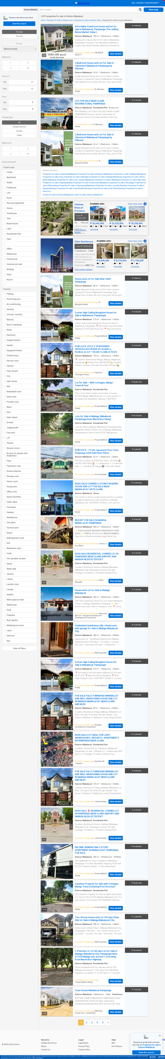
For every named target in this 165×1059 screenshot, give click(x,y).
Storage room (13, 476)
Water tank (11, 569)
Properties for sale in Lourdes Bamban (111, 185)
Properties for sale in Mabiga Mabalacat (129, 174)
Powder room (13, 402)
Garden (10, 345)
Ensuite (10, 422)
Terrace (10, 443)
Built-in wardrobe (14, 325)
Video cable (12, 502)
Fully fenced (12, 371)
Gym (9, 412)
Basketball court (14, 391)
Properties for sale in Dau (53, 177)
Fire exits (11, 432)
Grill (8, 543)
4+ (28, 68)
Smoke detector (14, 471)
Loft (8, 193)
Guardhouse (12, 517)
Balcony (10, 319)
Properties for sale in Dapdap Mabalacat (105, 177)
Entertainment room (15, 538)
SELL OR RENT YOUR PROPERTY (145, 3)
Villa (8, 218)
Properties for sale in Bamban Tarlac (87, 20)
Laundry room (13, 584)
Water (9, 330)
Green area (11, 397)
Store (9, 274)
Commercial (12, 259)
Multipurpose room (15, 625)
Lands (19, 135)
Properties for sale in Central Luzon (60, 20)
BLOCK (153, 1057)
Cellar (9, 553)
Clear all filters (19, 648)
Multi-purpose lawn (15, 599)
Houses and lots (19, 127)
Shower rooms (13, 448)
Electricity (11, 335)
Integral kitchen (13, 340)
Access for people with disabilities (16, 454)
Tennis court (12, 481)
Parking (10, 294)
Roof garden (12, 620)
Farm (9, 239)
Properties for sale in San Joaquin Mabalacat (75, 180)
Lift (8, 438)
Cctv (9, 376)
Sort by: (19, 44)
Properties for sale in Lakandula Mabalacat (60, 174)
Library (10, 579)
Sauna (9, 563)
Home (43, 20)
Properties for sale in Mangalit (76, 177)
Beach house (12, 223)
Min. (5, 82)
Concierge (11, 507)
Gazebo (10, 594)
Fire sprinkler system (16, 558)
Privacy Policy (83, 1046)
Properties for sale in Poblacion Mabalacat (95, 174)
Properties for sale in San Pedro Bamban (108, 188)
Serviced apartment (15, 203)
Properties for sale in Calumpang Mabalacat (77, 185)
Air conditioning (13, 304)
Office (9, 249)
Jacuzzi (10, 574)
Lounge (10, 589)
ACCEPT (161, 1057)
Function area (13, 527)
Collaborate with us (49, 1043)
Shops (9, 533)
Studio (9, 182)
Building (10, 269)
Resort (10, 279)
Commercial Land (14, 264)
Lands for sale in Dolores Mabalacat (88, 195)
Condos (19, 131)
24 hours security (14, 314)
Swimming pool (13, 299)
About (43, 1046)
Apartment (11, 177)
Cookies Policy (84, 1050)
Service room (13, 361)
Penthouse (11, 187)
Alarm (9, 407)
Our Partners (117, 1046)
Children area (12, 355)
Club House (12, 381)
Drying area (12, 486)
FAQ (113, 1043)
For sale (19, 32)
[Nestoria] (82, 3)
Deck (9, 610)
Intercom (11, 635)
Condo (9, 172)
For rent (19, 36)
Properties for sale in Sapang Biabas (57, 183)
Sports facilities (14, 497)
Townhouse (12, 213)
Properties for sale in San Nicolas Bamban (74, 188)
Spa (8, 641)
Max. (5, 89)
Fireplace (11, 615)
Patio (9, 461)
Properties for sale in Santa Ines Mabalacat (90, 183)
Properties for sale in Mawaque (107, 180)
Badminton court (14, 548)
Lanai (9, 630)
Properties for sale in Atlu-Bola (133, 180)
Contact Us (45, 1050)
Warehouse (12, 254)
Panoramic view (14, 466)
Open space (12, 417)
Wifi (8, 386)
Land (9, 229)
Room (9, 198)
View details (116, 54)
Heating (10, 512)
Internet (10, 366)
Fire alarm (11, 522)
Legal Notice (83, 1043)
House (10, 208)
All (19, 122)
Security (10, 309)
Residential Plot (14, 234)
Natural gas (12, 605)
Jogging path (12, 427)
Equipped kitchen (14, 350)
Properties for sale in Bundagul (121, 183)
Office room (12, 491)
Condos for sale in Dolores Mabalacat (58, 195)
